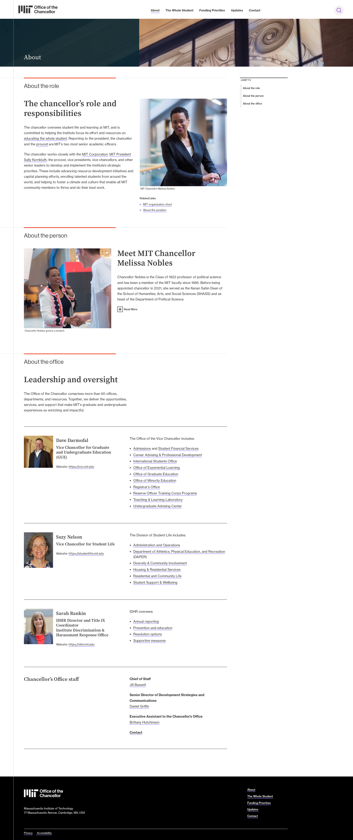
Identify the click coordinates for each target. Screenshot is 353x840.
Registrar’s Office (146, 487)
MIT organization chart (157, 204)
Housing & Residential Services (157, 569)
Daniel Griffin (139, 706)
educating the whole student (45, 138)
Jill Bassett (138, 685)
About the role (251, 88)
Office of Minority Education (154, 480)
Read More (130, 309)
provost (42, 144)
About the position (154, 210)
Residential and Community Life (157, 576)
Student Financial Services (178, 448)
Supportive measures (149, 641)
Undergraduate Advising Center (157, 506)
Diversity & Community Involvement (160, 563)
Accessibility (44, 832)
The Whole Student (179, 10)
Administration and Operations (156, 545)
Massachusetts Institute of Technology (48, 808)
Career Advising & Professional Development (167, 455)
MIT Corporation (95, 154)
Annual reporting (146, 621)
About (155, 10)
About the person (253, 96)
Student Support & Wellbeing (155, 582)
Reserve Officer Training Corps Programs (165, 493)
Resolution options (147, 634)
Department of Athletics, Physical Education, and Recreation (179, 551)
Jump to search (340, 11)
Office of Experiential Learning (156, 468)
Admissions (142, 448)
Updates (237, 10)
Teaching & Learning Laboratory (158, 500)
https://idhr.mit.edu (82, 644)
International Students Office (155, 461)
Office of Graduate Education (155, 474)
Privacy (28, 832)
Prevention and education (152, 628)
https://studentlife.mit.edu (86, 553)
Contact (254, 10)
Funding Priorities (212, 10)
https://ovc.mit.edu (81, 466)
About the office (252, 103)
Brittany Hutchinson (144, 722)
